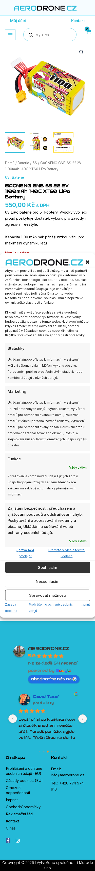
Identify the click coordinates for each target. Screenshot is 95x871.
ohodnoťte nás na (51, 678)
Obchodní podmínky (23, 806)
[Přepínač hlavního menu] (10, 34)
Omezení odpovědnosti (18, 790)
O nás (11, 828)
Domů (9, 163)
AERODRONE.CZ (48, 648)
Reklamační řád (19, 814)
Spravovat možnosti (47, 595)
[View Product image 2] (39, 142)
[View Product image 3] (63, 142)
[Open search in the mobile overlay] (50, 35)
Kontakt (12, 821)
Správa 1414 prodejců (25, 553)
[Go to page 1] (43, 751)
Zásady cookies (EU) (24, 780)
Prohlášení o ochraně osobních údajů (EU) (24, 771)
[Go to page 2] (48, 752)
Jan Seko (43, 696)
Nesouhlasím (48, 581)
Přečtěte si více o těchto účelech (66, 553)
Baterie (23, 163)
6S (34, 163)
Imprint (85, 604)
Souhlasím (47, 567)
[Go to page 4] (55, 751)
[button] (87, 262)
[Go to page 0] (39, 751)
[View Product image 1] (15, 142)
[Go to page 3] (51, 751)
